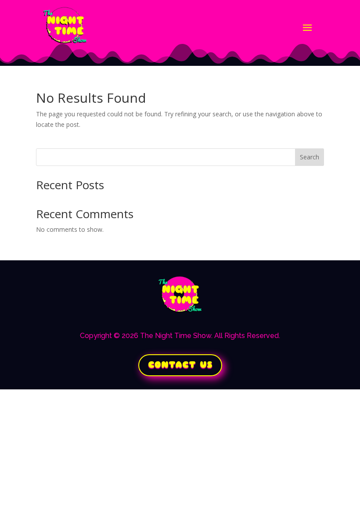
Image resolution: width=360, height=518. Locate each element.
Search (309, 157)
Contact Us (180, 365)
